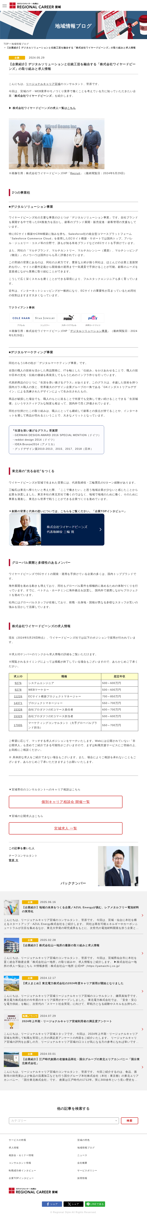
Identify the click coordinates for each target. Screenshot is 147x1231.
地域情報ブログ (20, 44)
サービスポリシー (87, 1170)
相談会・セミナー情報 (21, 1155)
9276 (18, 683)
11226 (18, 696)
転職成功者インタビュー (22, 1170)
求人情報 (14, 1147)
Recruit (75, 173)
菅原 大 (13, 860)
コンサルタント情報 (20, 1163)
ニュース (82, 1155)
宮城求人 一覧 (65, 828)
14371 (18, 703)
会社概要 (82, 1163)
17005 (18, 725)
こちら (71, 107)
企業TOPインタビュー (21, 1178)
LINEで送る (97, 1204)
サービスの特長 (17, 1140)
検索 (129, 1120)
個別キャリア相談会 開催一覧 (66, 802)
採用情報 (82, 1178)
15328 (18, 709)
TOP (6, 44)
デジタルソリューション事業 (89, 330)
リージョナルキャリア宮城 (43, 83)
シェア (54, 1204)
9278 (18, 689)
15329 (18, 716)
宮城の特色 (83, 1140)
